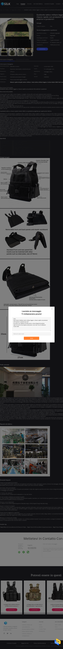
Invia (31, 338)
